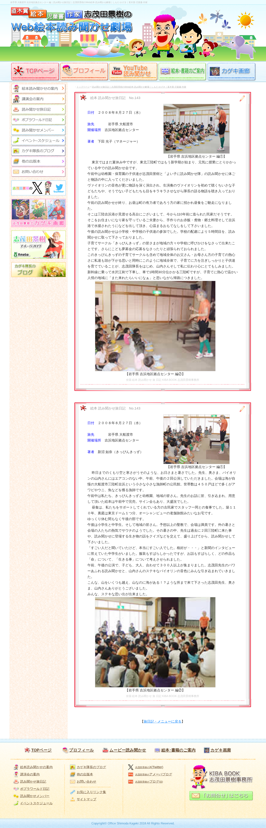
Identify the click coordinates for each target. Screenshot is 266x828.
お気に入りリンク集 (91, 792)
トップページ (83, 87)
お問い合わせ (86, 781)
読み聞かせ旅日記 (33, 781)
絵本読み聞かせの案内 (36, 767)
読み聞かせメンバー (34, 796)
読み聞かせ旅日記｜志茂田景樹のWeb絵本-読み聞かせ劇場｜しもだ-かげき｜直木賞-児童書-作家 (139, 87)
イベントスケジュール (36, 803)
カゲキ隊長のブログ (91, 767)
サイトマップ (86, 799)
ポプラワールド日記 (34, 789)
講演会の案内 (30, 774)
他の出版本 (85, 774)
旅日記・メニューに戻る (162, 721)
